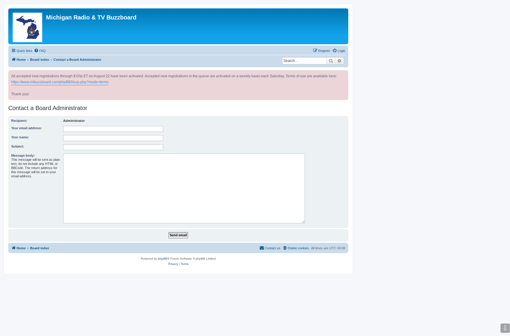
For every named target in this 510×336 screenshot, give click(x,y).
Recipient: (19, 120)
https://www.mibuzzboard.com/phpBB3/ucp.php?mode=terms (60, 82)
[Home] (28, 26)
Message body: (23, 155)
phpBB (162, 258)
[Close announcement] (344, 73)
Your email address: (26, 128)
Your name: (20, 137)
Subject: (17, 146)
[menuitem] (40, 50)
